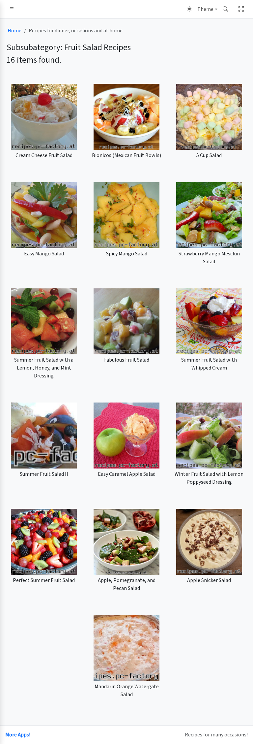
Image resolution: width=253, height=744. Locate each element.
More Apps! (17, 734)
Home (14, 30)
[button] (12, 9)
